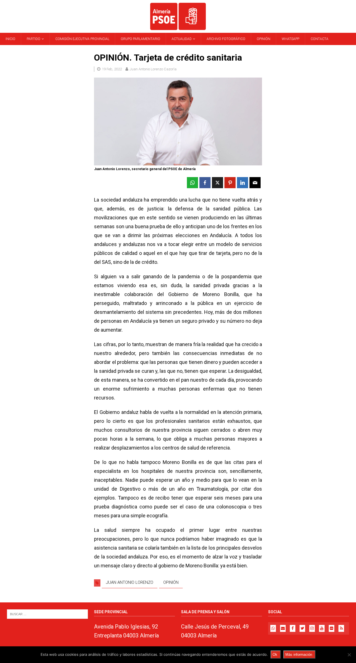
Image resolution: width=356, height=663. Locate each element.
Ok (275, 654)
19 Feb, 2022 (112, 69)
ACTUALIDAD (182, 39)
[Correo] (283, 628)
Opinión (263, 39)
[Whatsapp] (273, 628)
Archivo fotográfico (226, 39)
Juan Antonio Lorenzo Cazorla (153, 69)
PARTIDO (33, 39)
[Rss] (341, 628)
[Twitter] (302, 628)
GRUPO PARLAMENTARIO (140, 39)
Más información (298, 654)
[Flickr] (331, 628)
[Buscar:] (47, 614)
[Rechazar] (349, 654)
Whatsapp (290, 39)
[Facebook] (292, 628)
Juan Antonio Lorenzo (129, 582)
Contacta (319, 39)
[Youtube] (322, 628)
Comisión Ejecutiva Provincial (82, 39)
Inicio (10, 39)
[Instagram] (312, 628)
